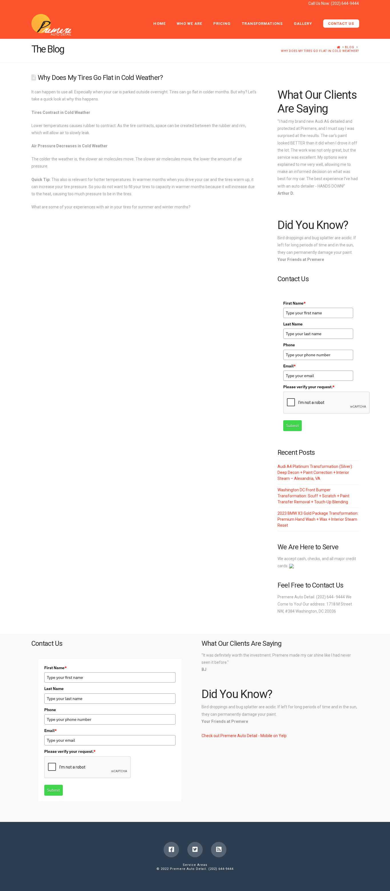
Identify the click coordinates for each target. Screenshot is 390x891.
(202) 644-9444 (345, 3)
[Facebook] (171, 849)
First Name (294, 303)
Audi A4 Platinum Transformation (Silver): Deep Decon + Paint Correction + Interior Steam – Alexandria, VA (315, 472)
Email (289, 366)
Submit (292, 425)
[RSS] (218, 849)
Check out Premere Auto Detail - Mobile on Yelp (244, 735)
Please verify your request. (309, 386)
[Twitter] (195, 849)
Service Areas (195, 865)
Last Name (293, 324)
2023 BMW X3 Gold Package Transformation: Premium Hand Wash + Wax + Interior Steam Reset (318, 519)
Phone (289, 344)
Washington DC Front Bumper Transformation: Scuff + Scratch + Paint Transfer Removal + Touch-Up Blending (313, 496)
